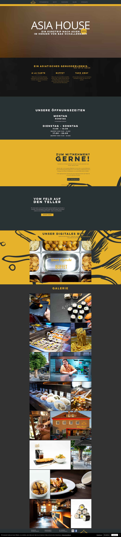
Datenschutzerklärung (66, 535)
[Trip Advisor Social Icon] (73, 531)
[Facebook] (76, 531)
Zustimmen (114, 535)
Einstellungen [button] (99, 535)
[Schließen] (119, 535)
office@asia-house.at (64, 531)
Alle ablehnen (107, 535)
